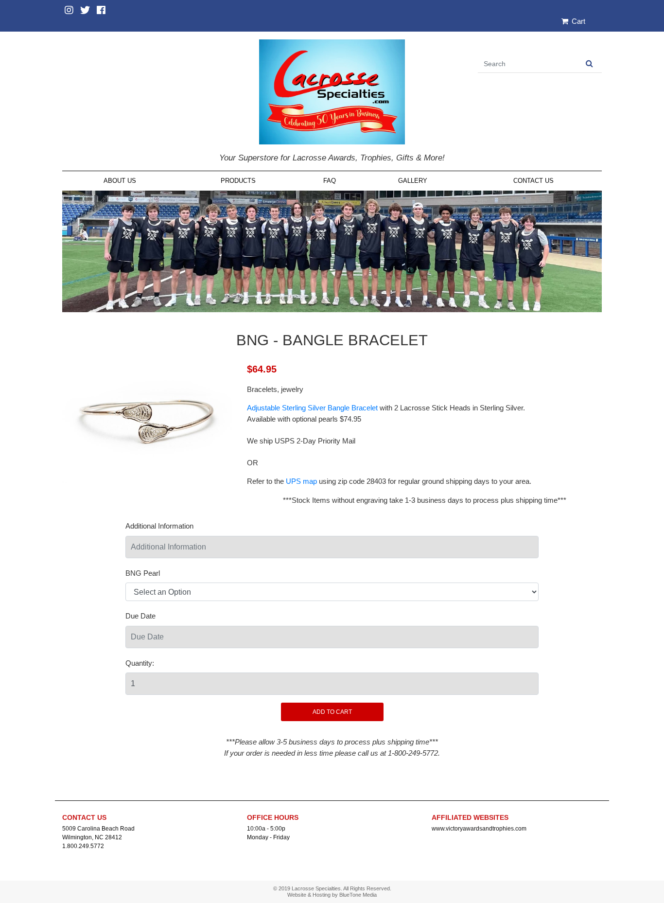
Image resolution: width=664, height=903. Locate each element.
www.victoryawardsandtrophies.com (479, 828)
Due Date (140, 616)
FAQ (329, 180)
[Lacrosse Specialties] (332, 91)
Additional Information (159, 526)
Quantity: (139, 663)
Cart (577, 21)
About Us (120, 180)
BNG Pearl (142, 573)
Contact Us (533, 180)
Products (238, 180)
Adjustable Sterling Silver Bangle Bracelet (312, 408)
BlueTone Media (358, 895)
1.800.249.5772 (83, 846)
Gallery (412, 180)
